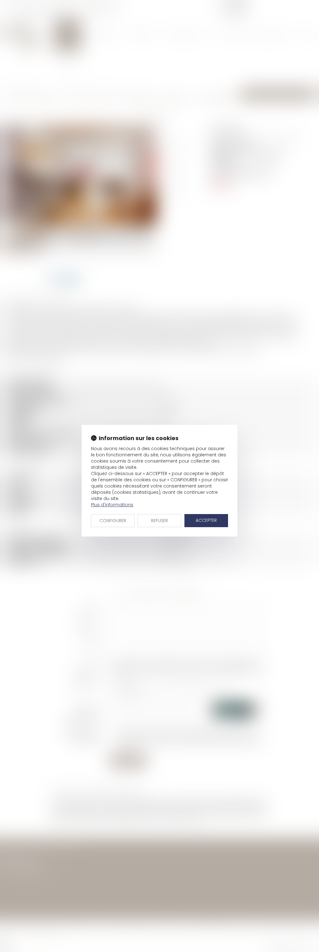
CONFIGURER (112, 520)
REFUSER (159, 520)
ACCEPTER (206, 520)
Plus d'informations (112, 505)
